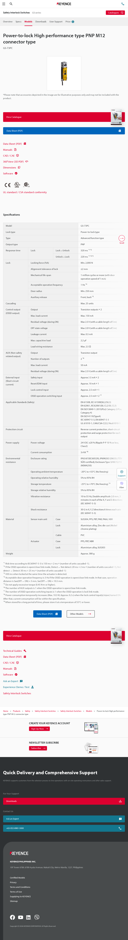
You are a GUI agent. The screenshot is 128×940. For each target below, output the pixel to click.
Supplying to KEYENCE (20, 896)
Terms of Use (16, 891)
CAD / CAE (9, 155)
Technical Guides (12, 650)
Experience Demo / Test (16, 687)
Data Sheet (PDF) (12, 143)
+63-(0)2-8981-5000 (15, 828)
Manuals (7, 149)
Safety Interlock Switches (17, 693)
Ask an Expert (10, 681)
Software (8, 173)
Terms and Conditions (20, 887)
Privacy (13, 882)
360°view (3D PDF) (13, 161)
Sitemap (14, 901)
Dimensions (9, 167)
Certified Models (17, 877)
